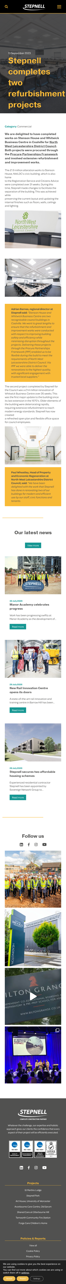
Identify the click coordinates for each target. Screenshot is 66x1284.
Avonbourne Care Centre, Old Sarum (33, 1206)
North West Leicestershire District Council (31, 144)
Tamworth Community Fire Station (33, 1217)
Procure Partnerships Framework (34, 154)
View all (33, 1245)
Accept (9, 1279)
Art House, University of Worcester (33, 1201)
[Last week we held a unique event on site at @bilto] (33, 996)
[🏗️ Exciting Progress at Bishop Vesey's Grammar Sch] (33, 879)
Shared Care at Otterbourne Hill (33, 1212)
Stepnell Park (33, 1195)
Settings (36, 1279)
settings (25, 1272)
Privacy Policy (33, 1256)
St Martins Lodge (33, 1189)
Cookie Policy (33, 1250)
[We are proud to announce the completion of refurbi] (33, 937)
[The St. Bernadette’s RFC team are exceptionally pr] (33, 1054)
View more (33, 545)
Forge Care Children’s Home (33, 1223)
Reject (22, 1279)
